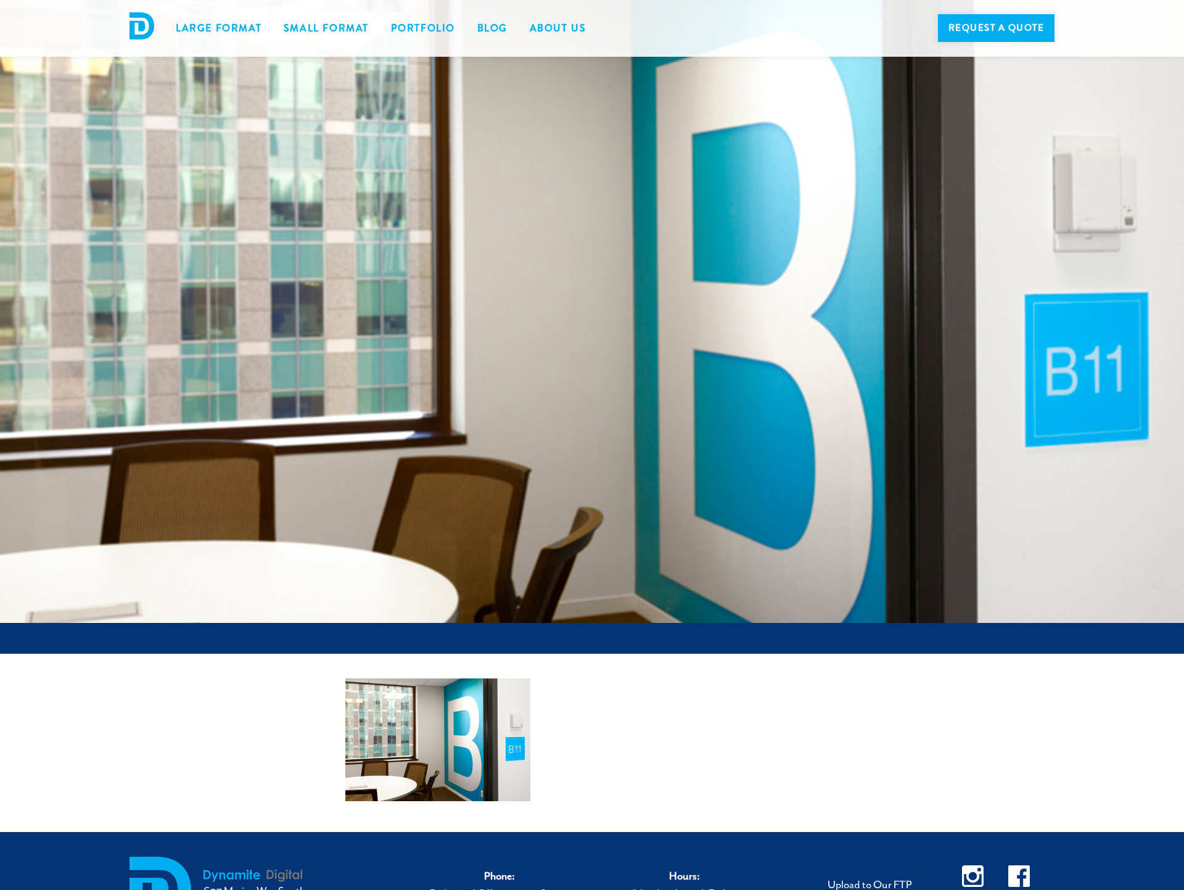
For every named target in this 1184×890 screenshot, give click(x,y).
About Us (558, 28)
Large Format (218, 28)
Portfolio (423, 28)
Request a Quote (996, 28)
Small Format (326, 28)
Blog (492, 28)
